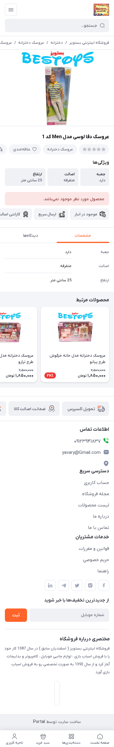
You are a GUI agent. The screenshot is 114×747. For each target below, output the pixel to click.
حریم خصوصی (96, 560)
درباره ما (101, 516)
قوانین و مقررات (94, 549)
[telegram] (63, 585)
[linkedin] (50, 585)
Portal (39, 722)
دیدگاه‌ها (30, 235)
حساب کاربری (96, 483)
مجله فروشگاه (95, 494)
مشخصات (83, 235)
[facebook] (103, 585)
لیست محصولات (93, 505)
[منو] (11, 10)
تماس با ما (98, 528)
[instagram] (90, 585)
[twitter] (76, 585)
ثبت (16, 615)
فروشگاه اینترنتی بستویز (89, 42)
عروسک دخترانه (31, 42)
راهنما (103, 571)
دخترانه (56, 42)
